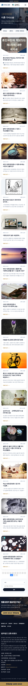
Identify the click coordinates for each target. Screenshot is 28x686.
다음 (14, 575)
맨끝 (17, 575)
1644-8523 (8, 664)
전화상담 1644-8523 (14, 684)
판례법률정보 (21, 623)
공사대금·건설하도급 (20, 31)
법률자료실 (3, 626)
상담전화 (13, 1)
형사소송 (5, 31)
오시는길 (9, 626)
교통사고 (11, 31)
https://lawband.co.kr (11, 667)
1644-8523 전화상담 (11, 613)
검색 (14, 589)
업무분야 (10, 623)
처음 (3, 573)
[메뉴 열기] (25, 5)
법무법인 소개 (4, 623)
